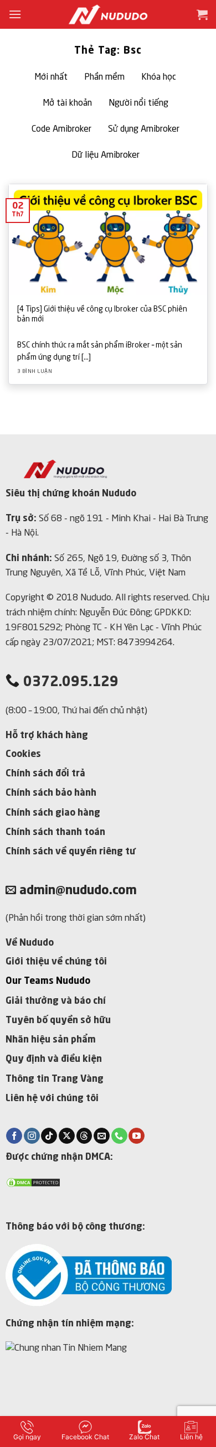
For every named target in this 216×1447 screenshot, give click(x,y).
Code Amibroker (61, 129)
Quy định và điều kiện (54, 1059)
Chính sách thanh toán (55, 832)
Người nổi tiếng (138, 103)
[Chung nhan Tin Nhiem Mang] (87, 1377)
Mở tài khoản (67, 103)
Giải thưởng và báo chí (56, 1001)
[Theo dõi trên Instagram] (32, 1136)
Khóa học (158, 77)
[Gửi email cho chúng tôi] (102, 1136)
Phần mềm (104, 77)
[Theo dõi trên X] (67, 1136)
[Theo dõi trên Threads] (84, 1136)
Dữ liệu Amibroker (105, 155)
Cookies (23, 754)
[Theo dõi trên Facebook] (14, 1136)
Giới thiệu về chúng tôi (56, 962)
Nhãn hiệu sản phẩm (51, 1040)
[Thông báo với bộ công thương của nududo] (89, 1274)
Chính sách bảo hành (51, 793)
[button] (15, 14)
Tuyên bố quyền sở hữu (58, 1020)
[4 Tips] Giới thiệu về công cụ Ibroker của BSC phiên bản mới (102, 314)
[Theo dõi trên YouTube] (136, 1136)
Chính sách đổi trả (45, 774)
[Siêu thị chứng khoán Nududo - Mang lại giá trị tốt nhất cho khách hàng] (108, 14)
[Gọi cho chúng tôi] (119, 1136)
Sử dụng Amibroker (143, 129)
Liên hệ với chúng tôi (52, 1098)
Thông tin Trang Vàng (55, 1079)
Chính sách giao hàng (53, 813)
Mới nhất (51, 77)
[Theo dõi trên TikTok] (49, 1136)
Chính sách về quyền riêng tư (71, 852)
